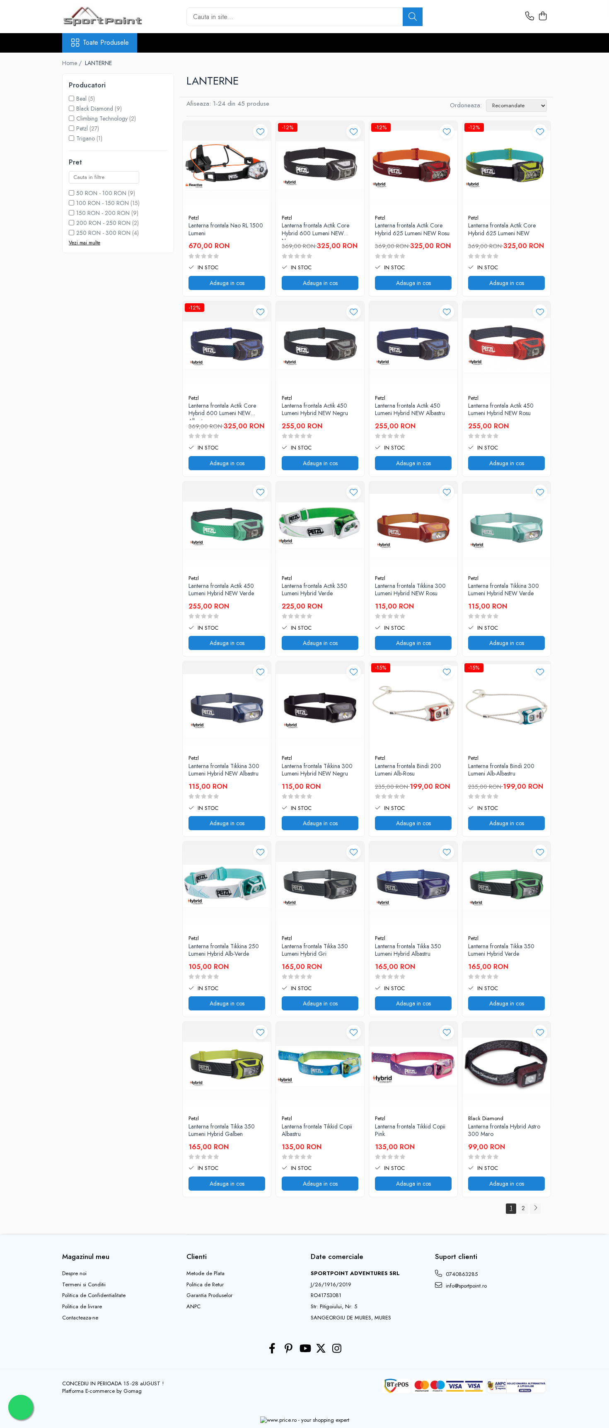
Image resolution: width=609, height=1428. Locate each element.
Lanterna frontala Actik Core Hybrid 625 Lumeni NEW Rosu (412, 229)
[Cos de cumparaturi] (542, 17)
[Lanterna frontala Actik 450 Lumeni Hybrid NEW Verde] (227, 525)
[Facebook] (272, 1348)
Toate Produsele (106, 42)
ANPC (193, 1306)
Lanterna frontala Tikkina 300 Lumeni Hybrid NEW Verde (503, 589)
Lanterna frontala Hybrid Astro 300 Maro (504, 1130)
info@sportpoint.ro (465, 1286)
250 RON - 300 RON (103, 233)
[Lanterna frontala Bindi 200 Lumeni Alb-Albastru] (506, 705)
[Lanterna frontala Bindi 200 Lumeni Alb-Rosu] (413, 705)
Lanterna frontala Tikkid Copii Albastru (317, 1130)
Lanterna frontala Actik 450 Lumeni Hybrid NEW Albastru (410, 409)
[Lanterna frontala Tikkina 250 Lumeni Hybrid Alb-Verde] (227, 885)
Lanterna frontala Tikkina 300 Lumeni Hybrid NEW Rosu (410, 589)
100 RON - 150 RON (102, 203)
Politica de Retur (205, 1284)
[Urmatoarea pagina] (535, 1208)
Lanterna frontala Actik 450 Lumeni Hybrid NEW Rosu (501, 409)
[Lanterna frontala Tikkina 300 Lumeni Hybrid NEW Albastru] (227, 705)
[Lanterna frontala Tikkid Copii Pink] (413, 1066)
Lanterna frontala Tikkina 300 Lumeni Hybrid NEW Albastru (223, 770)
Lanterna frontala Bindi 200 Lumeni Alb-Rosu (408, 770)
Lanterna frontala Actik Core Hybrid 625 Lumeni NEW (502, 229)
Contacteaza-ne (80, 1318)
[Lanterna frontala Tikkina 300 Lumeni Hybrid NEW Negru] (320, 705)
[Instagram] (337, 1348)
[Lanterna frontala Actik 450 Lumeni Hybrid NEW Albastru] (413, 345)
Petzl (82, 128)
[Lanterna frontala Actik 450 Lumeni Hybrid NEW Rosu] (506, 345)
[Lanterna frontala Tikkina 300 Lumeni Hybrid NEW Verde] (506, 525)
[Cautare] (413, 16)
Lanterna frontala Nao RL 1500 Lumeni (225, 229)
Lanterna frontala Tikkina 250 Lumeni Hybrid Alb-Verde (223, 950)
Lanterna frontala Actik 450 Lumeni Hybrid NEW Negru (315, 409)
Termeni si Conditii (84, 1284)
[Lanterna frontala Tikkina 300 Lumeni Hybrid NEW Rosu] (413, 525)
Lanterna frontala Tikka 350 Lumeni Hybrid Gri (315, 950)
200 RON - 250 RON (103, 223)
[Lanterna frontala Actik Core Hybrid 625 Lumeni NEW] (506, 165)
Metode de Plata (205, 1273)
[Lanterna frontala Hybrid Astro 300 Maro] (506, 1066)
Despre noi (74, 1273)
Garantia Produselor (209, 1295)
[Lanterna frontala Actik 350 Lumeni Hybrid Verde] (320, 525)
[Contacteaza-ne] (529, 17)
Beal (81, 98)
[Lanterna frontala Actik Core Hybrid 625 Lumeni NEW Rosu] (413, 165)
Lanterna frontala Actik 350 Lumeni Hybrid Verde (314, 589)
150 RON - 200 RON (103, 213)
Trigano (85, 138)
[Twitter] (321, 1348)
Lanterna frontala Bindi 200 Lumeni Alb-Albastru (501, 770)
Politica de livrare (82, 1306)
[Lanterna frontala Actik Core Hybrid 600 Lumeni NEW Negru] (320, 165)
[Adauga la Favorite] (260, 131)
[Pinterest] (288, 1348)
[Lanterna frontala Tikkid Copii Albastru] (320, 1066)
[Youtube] (304, 1348)
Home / (72, 63)
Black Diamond (94, 108)
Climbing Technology (102, 118)
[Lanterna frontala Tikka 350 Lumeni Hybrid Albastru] (413, 885)
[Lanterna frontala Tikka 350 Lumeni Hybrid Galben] (227, 1066)
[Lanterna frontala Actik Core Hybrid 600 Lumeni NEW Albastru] (227, 345)
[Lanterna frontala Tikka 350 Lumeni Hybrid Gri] (320, 885)
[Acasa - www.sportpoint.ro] (103, 16)
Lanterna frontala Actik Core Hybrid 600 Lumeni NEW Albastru (222, 411)
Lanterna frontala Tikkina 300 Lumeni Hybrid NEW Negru (317, 770)
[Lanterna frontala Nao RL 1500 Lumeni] (227, 165)
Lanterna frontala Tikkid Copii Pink (410, 1130)
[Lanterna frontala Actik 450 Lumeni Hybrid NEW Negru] (320, 345)
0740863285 (461, 1274)
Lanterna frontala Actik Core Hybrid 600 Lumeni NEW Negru (315, 231)
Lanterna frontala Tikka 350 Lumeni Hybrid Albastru (408, 950)
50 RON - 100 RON (101, 193)
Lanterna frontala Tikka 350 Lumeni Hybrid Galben (221, 1130)
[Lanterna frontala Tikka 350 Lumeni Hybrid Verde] (506, 885)
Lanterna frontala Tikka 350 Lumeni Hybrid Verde (501, 950)
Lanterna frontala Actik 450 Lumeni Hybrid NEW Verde (221, 589)
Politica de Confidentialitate (94, 1295)
